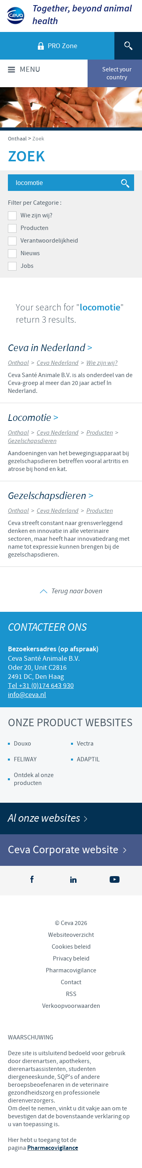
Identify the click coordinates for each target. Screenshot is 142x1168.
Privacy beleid (71, 958)
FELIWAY (25, 759)
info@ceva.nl (27, 694)
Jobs (27, 266)
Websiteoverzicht (71, 935)
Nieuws (30, 253)
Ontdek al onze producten (34, 779)
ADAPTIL (88, 759)
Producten (35, 228)
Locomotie (33, 418)
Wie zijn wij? (36, 215)
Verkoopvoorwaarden (71, 1006)
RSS (71, 994)
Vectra (85, 744)
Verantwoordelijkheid (49, 241)
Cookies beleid (71, 947)
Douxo (22, 744)
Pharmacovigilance (71, 970)
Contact (71, 982)
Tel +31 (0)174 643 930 (41, 685)
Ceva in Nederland (50, 348)
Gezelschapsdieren (50, 496)
